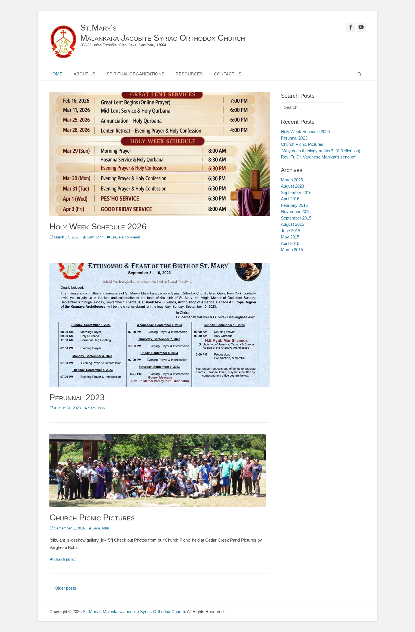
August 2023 (292, 186)
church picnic (65, 559)
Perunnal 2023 (77, 397)
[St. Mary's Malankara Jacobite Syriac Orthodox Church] (63, 42)
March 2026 (292, 179)
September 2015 (296, 218)
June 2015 (290, 230)
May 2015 (290, 236)
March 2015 (292, 249)
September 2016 (296, 192)
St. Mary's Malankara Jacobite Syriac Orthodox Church (134, 611)
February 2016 (294, 205)
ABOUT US (84, 73)
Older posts (62, 588)
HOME (55, 73)
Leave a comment (125, 237)
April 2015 (290, 243)
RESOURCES (189, 73)
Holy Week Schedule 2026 (98, 226)
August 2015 (292, 224)
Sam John (95, 237)
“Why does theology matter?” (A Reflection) (320, 150)
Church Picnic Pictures (92, 517)
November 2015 (296, 211)
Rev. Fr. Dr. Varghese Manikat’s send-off (318, 157)
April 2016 (290, 198)
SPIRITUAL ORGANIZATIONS (135, 73)
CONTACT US (227, 73)
